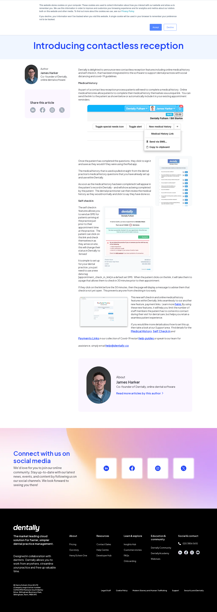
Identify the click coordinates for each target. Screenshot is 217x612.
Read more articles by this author (138, 393)
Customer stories (133, 550)
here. (178, 304)
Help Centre (102, 550)
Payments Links (88, 338)
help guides (146, 338)
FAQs (126, 555)
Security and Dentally (194, 590)
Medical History (141, 331)
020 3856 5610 (190, 543)
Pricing (72, 544)
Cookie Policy (121, 590)
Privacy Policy (127, 11)
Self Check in (162, 331)
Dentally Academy (160, 553)
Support (175, 590)
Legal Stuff (106, 590)
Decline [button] (170, 27)
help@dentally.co (117, 345)
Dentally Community (161, 548)
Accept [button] (156, 27)
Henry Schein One (78, 555)
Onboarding (130, 561)
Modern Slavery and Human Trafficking (150, 590)
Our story (74, 550)
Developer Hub (104, 555)
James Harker (49, 73)
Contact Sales (103, 544)
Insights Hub (130, 544)
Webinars (155, 559)
